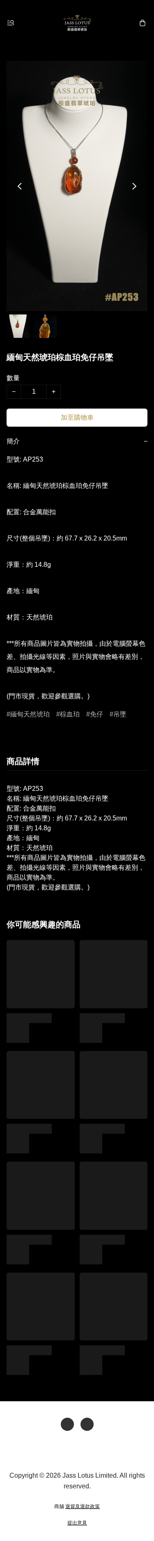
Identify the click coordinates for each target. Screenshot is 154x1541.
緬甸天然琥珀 (30, 714)
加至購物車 (77, 417)
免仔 (96, 714)
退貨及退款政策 (82, 1506)
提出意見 (77, 1523)
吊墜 (119, 714)
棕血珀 (70, 714)
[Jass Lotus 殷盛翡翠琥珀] (77, 23)
